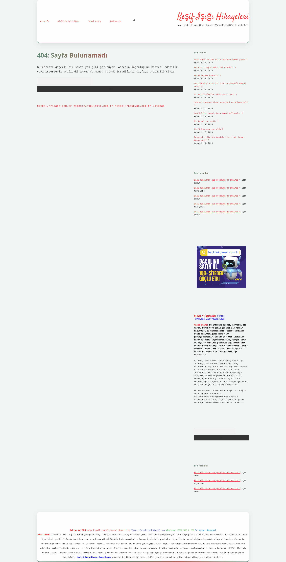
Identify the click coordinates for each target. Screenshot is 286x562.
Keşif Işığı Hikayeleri (213, 17)
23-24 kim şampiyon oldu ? (208, 129)
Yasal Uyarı (94, 21)
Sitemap (159, 106)
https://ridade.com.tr (54, 106)
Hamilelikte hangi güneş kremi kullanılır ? (218, 113)
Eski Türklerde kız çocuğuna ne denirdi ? (217, 180)
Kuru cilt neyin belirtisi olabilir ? (215, 67)
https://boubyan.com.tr (133, 106)
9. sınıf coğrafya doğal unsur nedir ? (215, 94)
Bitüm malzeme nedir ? (206, 121)
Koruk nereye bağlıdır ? (207, 75)
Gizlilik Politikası (69, 21)
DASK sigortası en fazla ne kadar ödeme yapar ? (220, 60)
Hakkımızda (115, 21)
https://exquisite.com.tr (93, 106)
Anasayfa (44, 21)
